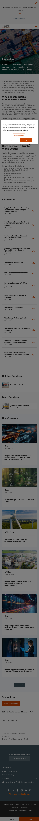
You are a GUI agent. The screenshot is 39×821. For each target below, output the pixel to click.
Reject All (12, 140)
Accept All (26, 140)
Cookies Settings (19, 135)
